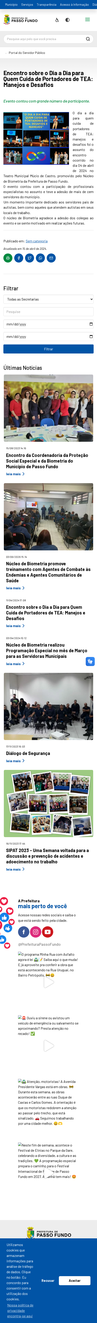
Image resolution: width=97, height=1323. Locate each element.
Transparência (46, 4)
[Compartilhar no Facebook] (18, 258)
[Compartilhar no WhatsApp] (40, 258)
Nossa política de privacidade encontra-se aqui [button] (20, 1310)
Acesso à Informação (74, 4)
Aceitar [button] (75, 1280)
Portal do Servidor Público (27, 53)
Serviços (27, 4)
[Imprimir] (7, 258)
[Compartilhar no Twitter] (29, 258)
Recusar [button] (48, 1280)
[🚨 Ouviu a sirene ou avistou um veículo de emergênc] (48, 1046)
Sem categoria (37, 241)
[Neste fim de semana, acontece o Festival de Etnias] (48, 1173)
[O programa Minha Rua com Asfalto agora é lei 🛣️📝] (48, 982)
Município (11, 4)
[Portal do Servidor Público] (20, 21)
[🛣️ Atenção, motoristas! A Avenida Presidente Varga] (48, 1109)
